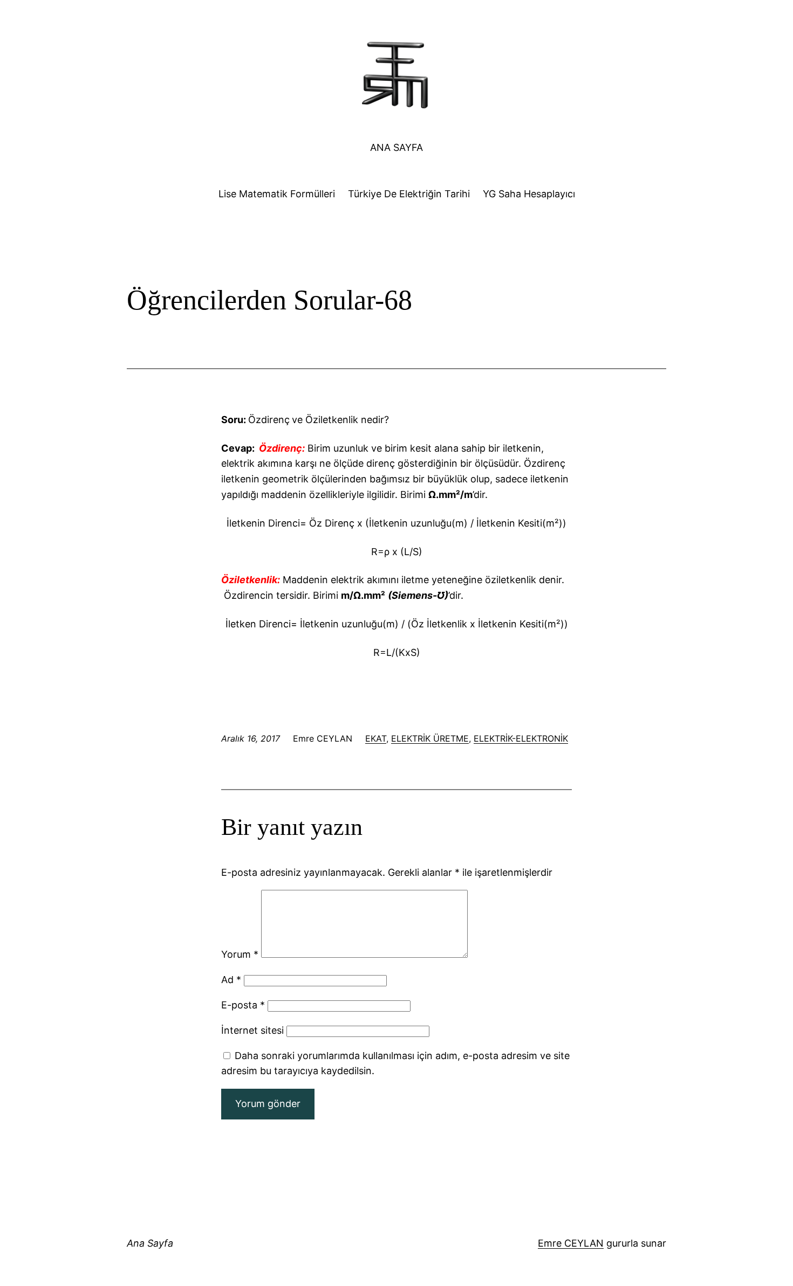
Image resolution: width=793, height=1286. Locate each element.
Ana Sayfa (396, 147)
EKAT (375, 738)
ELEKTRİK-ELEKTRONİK (521, 738)
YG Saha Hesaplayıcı (529, 193)
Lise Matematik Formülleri (276, 193)
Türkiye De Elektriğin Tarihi (409, 193)
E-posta (243, 1005)
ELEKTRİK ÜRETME (430, 738)
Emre (550, 1243)
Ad (231, 979)
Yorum (239, 954)
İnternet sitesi (252, 1030)
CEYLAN (583, 1243)
